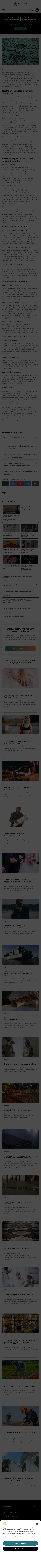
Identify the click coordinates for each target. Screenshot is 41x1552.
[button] (37, 1524)
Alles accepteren (20, 1543)
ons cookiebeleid (15, 1536)
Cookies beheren (20, 1549)
